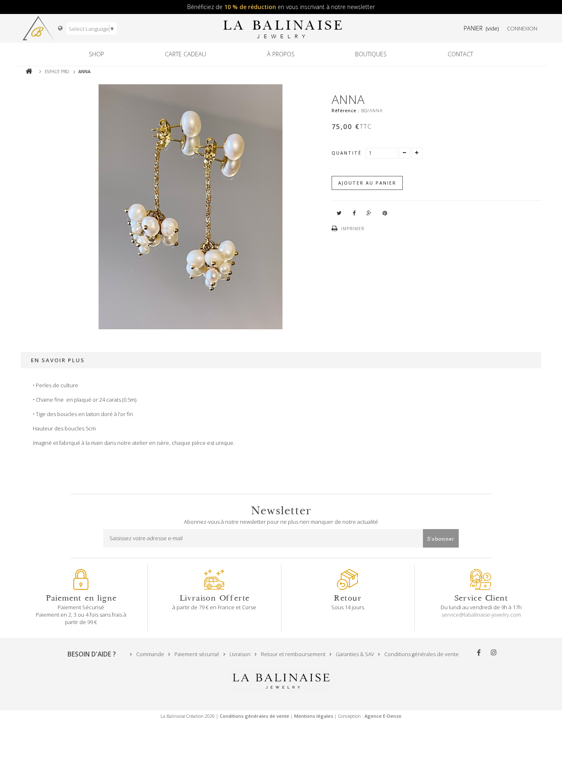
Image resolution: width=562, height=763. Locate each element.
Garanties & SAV (354, 654)
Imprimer (352, 228)
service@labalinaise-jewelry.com (481, 614)
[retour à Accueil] (29, 71)
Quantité (347, 153)
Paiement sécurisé (196, 654)
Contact (460, 54)
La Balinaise (283, 28)
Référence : (346, 110)
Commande (149, 654)
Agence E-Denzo (383, 716)
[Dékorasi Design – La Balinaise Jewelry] (38, 28)
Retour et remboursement (292, 654)
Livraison (239, 654)
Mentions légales (313, 716)
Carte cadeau (185, 54)
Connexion (522, 28)
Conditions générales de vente (421, 654)
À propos (281, 54)
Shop (96, 54)
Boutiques (371, 54)
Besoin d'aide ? (91, 654)
